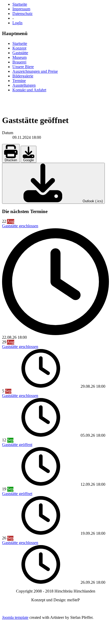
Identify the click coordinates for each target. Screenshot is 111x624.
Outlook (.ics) (92, 201)
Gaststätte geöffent (17, 444)
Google (28, 160)
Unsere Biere (23, 66)
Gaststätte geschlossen (20, 226)
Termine (19, 80)
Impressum (21, 9)
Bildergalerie (22, 76)
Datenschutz (22, 13)
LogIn (17, 23)
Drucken (11, 160)
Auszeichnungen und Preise (35, 71)
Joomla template (15, 617)
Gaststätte (20, 53)
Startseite (19, 4)
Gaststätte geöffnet (17, 493)
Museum (19, 57)
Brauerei (19, 62)
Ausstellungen (24, 85)
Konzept (19, 48)
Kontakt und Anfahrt (29, 90)
